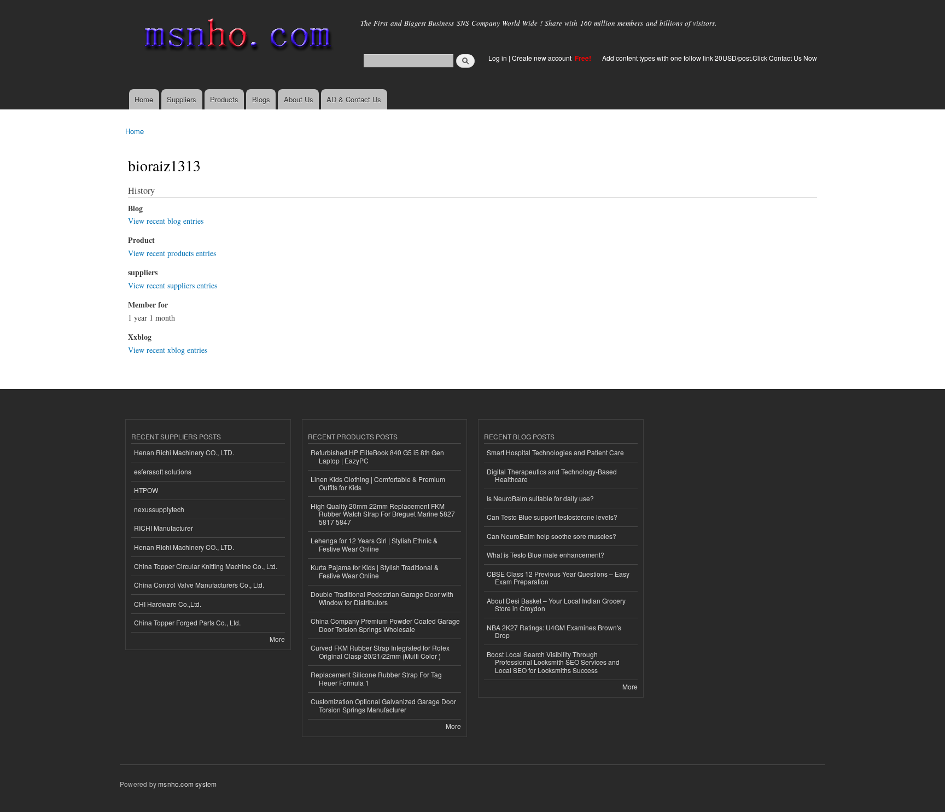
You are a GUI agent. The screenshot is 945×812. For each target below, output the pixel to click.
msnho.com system (187, 783)
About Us (298, 99)
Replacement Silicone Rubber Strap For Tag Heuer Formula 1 (376, 678)
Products (224, 99)
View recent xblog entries (167, 350)
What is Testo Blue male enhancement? (545, 554)
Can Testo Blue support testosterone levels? (552, 516)
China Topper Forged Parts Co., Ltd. (187, 622)
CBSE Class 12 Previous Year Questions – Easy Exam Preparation (558, 577)
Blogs (261, 99)
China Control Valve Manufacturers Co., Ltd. (199, 584)
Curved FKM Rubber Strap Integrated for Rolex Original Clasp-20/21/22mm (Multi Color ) (380, 651)
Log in (497, 57)
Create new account (542, 57)
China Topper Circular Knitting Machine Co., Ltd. (205, 566)
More (277, 638)
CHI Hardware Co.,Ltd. (167, 603)
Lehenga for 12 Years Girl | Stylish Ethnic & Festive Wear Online (374, 544)
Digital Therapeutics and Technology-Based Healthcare (552, 475)
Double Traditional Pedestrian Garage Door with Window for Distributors (382, 597)
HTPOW (146, 490)
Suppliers (181, 99)
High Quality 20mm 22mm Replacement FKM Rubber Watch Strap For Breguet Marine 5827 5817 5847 (383, 513)
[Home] (236, 37)
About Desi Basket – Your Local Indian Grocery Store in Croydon (556, 604)
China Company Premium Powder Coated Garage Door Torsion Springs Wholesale (385, 624)
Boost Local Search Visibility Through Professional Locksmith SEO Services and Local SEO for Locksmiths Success (553, 662)
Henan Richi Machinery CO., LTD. (184, 452)
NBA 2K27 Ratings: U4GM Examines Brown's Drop (554, 631)
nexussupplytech (159, 509)
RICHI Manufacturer (163, 527)
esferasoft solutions (162, 471)
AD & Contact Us (353, 99)
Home (144, 99)
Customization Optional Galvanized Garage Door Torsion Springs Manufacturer (383, 705)
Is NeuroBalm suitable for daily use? (540, 498)
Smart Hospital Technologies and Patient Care (555, 452)
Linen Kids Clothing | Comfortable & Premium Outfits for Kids (378, 482)
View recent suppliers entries (172, 285)
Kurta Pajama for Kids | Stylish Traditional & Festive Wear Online (375, 570)
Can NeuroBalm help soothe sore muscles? (551, 536)
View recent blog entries (165, 221)
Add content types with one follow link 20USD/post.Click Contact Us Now (709, 57)
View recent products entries (172, 253)
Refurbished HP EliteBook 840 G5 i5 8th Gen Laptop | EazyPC (377, 456)
